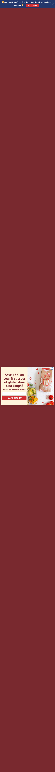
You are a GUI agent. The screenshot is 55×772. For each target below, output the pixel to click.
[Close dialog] (52, 368)
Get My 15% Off (14, 398)
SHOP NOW (32, 5)
